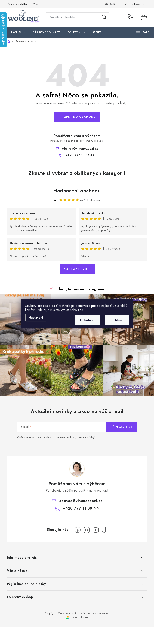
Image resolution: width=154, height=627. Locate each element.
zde (80, 310)
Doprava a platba (17, 4)
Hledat (104, 17)
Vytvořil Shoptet (79, 617)
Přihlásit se (121, 427)
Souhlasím (117, 320)
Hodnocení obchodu (77, 190)
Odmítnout (87, 320)
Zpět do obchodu (80, 117)
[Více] (143, 32)
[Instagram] (87, 530)
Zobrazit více (77, 269)
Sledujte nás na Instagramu (80, 289)
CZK (112, 4)
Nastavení (36, 317)
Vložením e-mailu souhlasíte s (56, 437)
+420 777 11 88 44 (131, 17)
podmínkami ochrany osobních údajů (73, 437)
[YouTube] (96, 530)
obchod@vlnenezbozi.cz (80, 148)
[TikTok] (105, 530)
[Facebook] (78, 530)
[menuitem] (18, 32)
